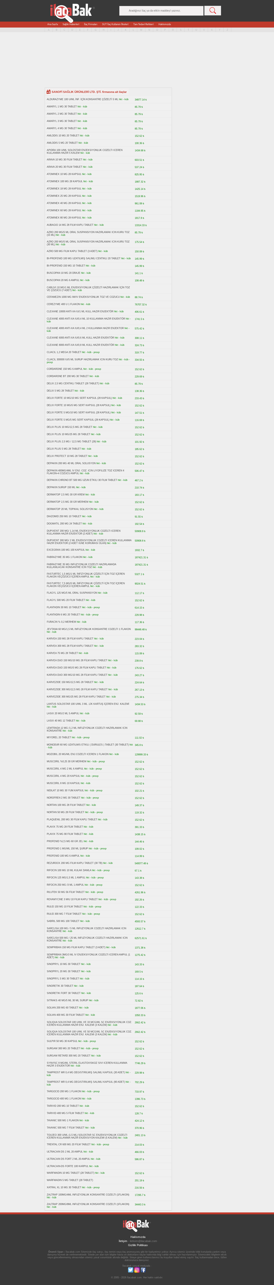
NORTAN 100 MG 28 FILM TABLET (66, 805)
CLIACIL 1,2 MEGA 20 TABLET (64, 352)
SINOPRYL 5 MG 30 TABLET (63, 978)
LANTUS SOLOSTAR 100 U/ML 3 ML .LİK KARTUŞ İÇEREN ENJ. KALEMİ (88, 704)
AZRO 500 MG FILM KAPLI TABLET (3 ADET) (72, 251)
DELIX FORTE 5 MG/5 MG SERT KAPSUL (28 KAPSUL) (78, 419)
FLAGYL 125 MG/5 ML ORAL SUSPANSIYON (72, 592)
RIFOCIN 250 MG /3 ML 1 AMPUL (65, 884)
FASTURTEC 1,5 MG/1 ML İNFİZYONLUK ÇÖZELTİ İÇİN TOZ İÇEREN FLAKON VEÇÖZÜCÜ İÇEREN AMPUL (86, 575)
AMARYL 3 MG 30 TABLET (62, 121)
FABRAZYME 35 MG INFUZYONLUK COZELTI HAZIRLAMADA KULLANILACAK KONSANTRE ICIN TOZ (81, 566)
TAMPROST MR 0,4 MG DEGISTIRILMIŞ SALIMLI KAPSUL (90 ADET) (86, 1081)
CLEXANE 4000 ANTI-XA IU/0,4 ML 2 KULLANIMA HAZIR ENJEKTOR (85, 328)
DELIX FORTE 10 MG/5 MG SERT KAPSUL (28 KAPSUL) (79, 405)
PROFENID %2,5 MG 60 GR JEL (65, 841)
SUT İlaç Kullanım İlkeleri (115, 24)
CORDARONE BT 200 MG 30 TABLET (68, 376)
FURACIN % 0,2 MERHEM (61, 621)
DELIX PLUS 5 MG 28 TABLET (64, 448)
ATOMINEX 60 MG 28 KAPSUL (64, 210)
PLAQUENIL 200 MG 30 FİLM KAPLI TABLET (72, 819)
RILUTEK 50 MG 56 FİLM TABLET (66, 892)
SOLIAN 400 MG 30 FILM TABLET (66, 1014)
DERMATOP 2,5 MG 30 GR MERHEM (67, 501)
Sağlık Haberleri (71, 24)
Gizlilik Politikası (138, 1245)
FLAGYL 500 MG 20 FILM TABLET (66, 600)
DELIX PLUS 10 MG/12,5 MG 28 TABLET (69, 427)
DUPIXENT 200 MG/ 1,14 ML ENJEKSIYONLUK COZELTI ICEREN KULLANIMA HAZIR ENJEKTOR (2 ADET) (83, 532)
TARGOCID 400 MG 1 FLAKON (64, 1098)
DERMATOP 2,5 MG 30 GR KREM (66, 494)
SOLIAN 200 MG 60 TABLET (62, 1007)
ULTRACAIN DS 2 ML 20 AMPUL (65, 1151)
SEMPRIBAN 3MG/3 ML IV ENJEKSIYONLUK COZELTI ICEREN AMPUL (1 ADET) (88, 956)
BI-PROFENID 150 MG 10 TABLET (66, 265)
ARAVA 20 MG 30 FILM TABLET (64, 166)
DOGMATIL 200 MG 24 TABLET (64, 523)
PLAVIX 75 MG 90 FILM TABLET (65, 834)
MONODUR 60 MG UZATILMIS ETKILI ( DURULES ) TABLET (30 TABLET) (88, 744)
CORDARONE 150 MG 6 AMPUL (65, 369)
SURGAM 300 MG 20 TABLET (63, 1048)
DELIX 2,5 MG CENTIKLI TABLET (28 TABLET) (73, 383)
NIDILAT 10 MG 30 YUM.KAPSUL (65, 790)
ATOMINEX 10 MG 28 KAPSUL (64, 174)
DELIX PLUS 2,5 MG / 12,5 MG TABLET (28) (71, 441)
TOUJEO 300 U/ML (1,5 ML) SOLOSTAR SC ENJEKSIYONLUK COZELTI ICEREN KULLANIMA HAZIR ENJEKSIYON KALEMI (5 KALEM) (87, 1136)
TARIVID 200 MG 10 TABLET (63, 1105)
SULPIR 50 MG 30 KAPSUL (62, 1041)
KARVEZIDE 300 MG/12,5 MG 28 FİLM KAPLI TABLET (77, 689)
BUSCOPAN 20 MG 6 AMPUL (63, 280)
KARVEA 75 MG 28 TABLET (62, 653)
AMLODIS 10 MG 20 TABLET (63, 135)
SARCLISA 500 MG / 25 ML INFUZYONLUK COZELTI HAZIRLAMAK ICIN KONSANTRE (87, 939)
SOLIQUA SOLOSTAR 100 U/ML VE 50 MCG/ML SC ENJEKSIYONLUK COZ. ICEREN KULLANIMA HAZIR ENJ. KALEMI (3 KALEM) (89, 1033)
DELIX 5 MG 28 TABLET (60, 390)
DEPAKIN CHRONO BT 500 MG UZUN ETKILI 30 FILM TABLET (82, 480)
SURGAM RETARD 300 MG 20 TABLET (69, 1055)
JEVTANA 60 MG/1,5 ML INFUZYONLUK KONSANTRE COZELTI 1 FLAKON (89, 629)
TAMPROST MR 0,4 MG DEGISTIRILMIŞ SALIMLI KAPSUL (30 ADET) (86, 1072)
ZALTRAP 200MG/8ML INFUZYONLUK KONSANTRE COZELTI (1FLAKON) (88, 1204)
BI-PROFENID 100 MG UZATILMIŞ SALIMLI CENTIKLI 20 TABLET (83, 258)
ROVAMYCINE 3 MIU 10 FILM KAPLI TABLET (72, 899)
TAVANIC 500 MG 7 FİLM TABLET (66, 1127)
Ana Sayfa (52, 24)
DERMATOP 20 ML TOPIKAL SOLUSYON (70, 509)
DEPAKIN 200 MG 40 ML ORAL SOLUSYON (71, 463)
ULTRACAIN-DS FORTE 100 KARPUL (67, 1166)
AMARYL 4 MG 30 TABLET (62, 128)
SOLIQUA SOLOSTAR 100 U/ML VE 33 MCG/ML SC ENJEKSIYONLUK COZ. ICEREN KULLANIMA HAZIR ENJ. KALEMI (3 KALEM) (89, 1023)
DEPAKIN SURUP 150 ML (61, 487)
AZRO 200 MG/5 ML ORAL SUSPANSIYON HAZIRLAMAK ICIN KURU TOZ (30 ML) (88, 243)
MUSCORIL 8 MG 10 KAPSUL (63, 783)
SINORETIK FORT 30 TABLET (64, 993)
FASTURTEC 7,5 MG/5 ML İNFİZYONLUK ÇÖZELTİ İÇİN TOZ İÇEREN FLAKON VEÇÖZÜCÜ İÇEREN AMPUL (86, 585)
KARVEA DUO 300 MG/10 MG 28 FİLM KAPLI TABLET (77, 674)
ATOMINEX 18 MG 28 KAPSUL (64, 188)
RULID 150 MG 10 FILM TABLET (65, 906)
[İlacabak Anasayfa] (72, 13)
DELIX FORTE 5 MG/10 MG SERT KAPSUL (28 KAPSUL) (79, 412)
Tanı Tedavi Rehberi (143, 24)
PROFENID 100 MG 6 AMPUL (63, 855)
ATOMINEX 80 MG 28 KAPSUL (64, 217)
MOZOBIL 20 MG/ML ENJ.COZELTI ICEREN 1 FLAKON (77, 754)
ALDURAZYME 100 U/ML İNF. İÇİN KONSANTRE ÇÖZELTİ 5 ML (82, 99)
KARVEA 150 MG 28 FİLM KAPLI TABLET (70, 638)
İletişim (123, 1241)
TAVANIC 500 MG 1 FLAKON (63, 1120)
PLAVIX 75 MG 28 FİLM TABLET (65, 826)
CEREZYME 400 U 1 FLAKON (63, 304)
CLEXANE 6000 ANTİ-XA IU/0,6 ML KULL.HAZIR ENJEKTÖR (80, 337)
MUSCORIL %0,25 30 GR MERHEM (66, 761)
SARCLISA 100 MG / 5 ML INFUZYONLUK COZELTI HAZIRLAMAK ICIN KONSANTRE (86, 930)
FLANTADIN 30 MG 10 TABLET (64, 607)
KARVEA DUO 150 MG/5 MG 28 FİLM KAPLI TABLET (76, 667)
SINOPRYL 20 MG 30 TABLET (63, 971)
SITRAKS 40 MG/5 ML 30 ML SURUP (67, 1000)
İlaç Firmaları (90, 24)
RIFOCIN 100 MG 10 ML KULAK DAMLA (69, 870)
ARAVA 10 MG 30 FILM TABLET (64, 159)
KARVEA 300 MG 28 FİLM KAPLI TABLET (70, 645)
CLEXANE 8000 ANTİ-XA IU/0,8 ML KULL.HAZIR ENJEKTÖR (80, 345)
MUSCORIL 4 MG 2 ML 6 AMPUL (65, 768)
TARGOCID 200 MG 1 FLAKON (64, 1091)
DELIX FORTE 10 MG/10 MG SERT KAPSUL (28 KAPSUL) (79, 398)
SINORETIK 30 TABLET (60, 985)
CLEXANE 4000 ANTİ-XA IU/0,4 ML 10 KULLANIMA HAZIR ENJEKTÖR (86, 318)
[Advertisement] (137, 62)
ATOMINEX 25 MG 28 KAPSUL (64, 195)
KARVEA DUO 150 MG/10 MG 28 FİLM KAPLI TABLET (77, 660)
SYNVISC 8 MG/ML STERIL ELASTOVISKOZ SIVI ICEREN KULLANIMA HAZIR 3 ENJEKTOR (87, 1064)
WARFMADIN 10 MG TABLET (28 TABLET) (70, 1172)
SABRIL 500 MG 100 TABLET (63, 921)
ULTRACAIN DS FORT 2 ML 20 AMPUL (68, 1159)
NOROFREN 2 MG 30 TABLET (63, 797)
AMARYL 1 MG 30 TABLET (62, 106)
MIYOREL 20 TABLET (59, 737)
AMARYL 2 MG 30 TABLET (62, 113)
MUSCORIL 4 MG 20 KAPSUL (63, 776)
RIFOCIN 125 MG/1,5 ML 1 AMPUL (66, 877)
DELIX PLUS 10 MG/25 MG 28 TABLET (68, 434)
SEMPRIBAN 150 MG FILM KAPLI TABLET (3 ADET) (76, 947)
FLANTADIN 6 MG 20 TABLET (63, 614)
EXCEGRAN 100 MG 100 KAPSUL (66, 549)
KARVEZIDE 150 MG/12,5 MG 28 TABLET (70, 682)
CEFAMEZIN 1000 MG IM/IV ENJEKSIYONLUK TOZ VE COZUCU (83, 297)
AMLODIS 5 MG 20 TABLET (62, 142)
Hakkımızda (164, 24)
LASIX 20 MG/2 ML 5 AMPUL (63, 713)
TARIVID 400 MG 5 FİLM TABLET (65, 1113)
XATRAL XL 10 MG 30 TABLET (64, 1187)
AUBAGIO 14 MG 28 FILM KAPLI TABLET (70, 225)
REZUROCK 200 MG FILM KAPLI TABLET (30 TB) (74, 863)
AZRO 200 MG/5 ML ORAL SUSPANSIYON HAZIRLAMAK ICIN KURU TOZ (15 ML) (88, 233)
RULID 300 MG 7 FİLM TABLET (64, 913)
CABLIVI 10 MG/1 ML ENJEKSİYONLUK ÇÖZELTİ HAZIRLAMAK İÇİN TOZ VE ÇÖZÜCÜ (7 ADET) (88, 289)
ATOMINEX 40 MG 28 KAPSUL (64, 203)
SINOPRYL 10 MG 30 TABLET (63, 964)
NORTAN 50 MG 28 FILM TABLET (65, 812)
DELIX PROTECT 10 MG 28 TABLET (67, 456)
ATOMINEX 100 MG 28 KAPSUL (65, 181)
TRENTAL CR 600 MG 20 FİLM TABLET (69, 1144)
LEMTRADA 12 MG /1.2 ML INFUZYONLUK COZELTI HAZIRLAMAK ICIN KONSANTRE (87, 729)
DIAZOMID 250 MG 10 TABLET (64, 516)
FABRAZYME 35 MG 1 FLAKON (64, 557)
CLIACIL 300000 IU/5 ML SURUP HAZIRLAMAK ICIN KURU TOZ (82, 359)
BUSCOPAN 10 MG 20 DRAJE (63, 273)
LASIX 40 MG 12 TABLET (61, 720)
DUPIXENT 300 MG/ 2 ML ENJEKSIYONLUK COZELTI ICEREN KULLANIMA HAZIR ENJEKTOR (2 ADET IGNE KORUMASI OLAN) (89, 542)
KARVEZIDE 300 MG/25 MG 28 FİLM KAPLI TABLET (76, 696)
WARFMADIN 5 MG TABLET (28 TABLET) (70, 1180)
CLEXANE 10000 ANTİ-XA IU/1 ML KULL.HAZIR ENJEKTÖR (80, 311)
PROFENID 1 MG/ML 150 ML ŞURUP (67, 848)
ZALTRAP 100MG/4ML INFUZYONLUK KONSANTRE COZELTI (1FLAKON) (88, 1194)
